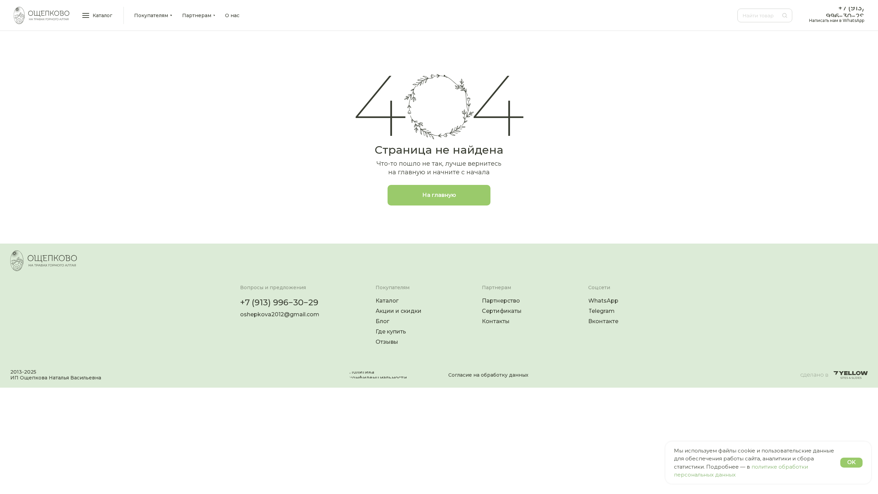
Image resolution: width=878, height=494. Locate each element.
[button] (97, 15)
